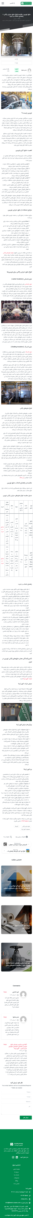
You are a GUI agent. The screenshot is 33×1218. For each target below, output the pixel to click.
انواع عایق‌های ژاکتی (8, 253)
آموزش (14, 18)
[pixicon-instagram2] (13, 1157)
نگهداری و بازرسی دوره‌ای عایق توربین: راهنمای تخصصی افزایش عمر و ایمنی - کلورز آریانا (18, 1046)
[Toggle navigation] (2, 3)
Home (19, 18)
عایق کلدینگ (28, 352)
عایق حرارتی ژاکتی (26, 826)
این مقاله (22, 478)
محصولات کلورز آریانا (25, 829)
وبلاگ (16, 1181)
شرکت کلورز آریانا (27, 679)
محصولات (16, 1178)
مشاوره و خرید (2, 529)
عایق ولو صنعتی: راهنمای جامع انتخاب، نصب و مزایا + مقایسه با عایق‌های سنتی (18, 964)
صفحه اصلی (16, 1169)
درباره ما (16, 1172)
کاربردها (16, 826)
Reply (5, 992)
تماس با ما (16, 1183)
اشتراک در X (6, 837)
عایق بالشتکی (28, 284)
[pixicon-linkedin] (17, 1157)
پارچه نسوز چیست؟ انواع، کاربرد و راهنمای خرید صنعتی (17, 926)
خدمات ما (16, 1175)
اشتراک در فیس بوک (20, 837)
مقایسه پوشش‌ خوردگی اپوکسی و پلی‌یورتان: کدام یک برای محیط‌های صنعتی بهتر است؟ (17, 888)
